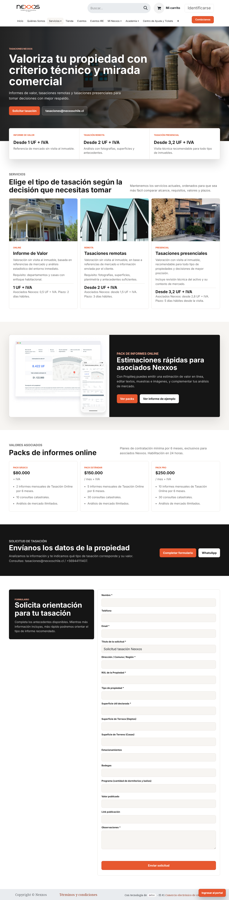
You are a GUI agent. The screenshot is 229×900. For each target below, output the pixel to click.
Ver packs (127, 399)
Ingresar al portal (212, 892)
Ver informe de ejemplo (159, 399)
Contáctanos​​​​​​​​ (202, 19)
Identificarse (199, 8)
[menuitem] (20, 21)
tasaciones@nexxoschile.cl (64, 111)
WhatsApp (209, 553)
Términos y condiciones (78, 894)
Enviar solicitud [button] (158, 865)
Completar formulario (178, 553)
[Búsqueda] (146, 8)
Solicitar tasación (24, 111)
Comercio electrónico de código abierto (189, 895)
